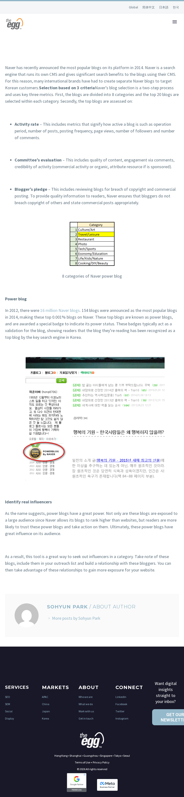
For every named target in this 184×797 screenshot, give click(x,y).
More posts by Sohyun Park (76, 618)
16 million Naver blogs (60, 310)
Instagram (121, 718)
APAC (45, 697)
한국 (176, 7)
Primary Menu (174, 21)
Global (134, 7)
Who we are (85, 697)
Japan (46, 711)
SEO (7, 697)
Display (9, 718)
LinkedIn (120, 697)
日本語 (164, 7)
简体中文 (148, 7)
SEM (7, 704)
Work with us (86, 711)
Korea (45, 718)
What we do (86, 704)
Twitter (119, 711)
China (45, 704)
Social (8, 711)
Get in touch (86, 718)
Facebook (121, 704)
